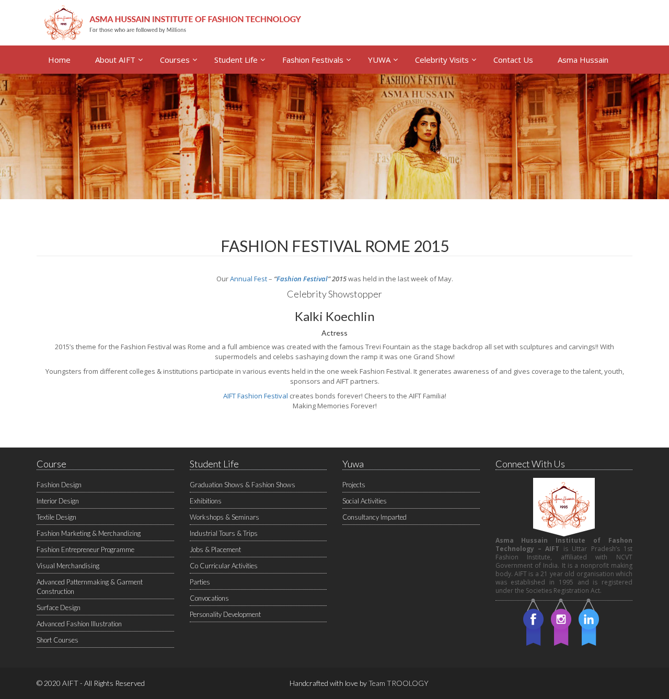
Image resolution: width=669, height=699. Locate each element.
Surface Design (58, 607)
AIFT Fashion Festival (255, 395)
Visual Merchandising (68, 566)
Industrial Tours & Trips (224, 533)
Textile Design (56, 517)
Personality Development (225, 614)
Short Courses (57, 640)
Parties (200, 582)
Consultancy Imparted (374, 517)
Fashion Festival (302, 278)
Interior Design (58, 501)
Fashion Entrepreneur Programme (85, 549)
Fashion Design (59, 484)
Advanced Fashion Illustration (79, 624)
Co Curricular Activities (224, 566)
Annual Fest (248, 278)
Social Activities (364, 501)
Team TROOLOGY (398, 683)
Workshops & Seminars (224, 517)
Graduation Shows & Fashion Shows (242, 484)
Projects (353, 484)
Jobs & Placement (215, 549)
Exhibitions (206, 501)
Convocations (209, 598)
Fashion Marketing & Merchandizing (89, 533)
